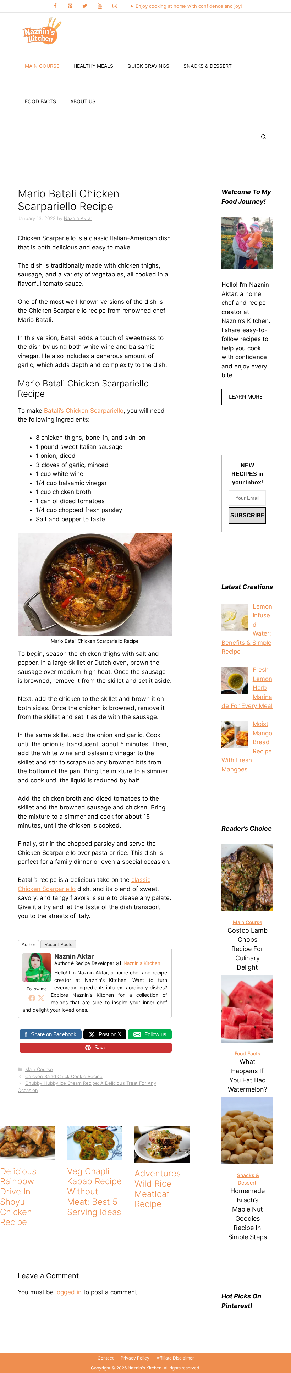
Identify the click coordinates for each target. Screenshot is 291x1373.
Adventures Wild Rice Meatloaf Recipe (157, 1188)
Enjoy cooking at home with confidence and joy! (189, 6)
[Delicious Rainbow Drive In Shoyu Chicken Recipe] (27, 1155)
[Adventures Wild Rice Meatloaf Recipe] (162, 1157)
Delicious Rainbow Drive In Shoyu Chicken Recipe (18, 1197)
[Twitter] (85, 6)
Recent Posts (58, 944)
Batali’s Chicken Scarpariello (83, 410)
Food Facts (40, 101)
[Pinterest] (70, 6)
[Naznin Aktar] (36, 979)
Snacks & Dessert (207, 66)
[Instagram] (115, 6)
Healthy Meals (93, 66)
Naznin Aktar (74, 956)
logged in (68, 1292)
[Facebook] (55, 6)
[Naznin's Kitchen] (42, 30)
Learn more (246, 396)
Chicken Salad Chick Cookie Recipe (64, 1076)
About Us (82, 101)
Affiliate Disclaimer (175, 1358)
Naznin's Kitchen (141, 963)
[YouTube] (100, 6)
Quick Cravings (148, 66)
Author (28, 944)
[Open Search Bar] (263, 137)
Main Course (42, 66)
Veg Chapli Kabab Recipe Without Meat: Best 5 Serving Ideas (94, 1191)
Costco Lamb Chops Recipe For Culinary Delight (247, 949)
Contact (106, 1358)
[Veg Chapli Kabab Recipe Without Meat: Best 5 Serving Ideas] (94, 1155)
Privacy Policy (135, 1358)
